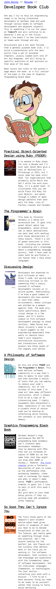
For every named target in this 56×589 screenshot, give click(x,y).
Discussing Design (18, 267)
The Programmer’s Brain (22, 211)
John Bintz (11, 1)
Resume (28, 1)
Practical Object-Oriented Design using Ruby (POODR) (25, 153)
